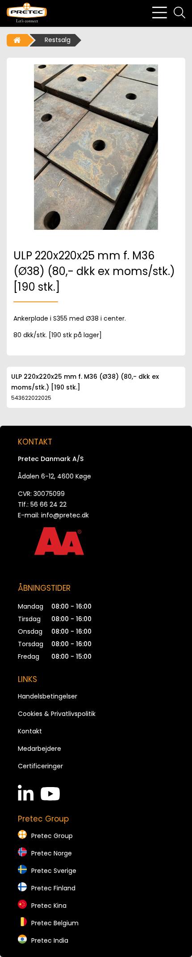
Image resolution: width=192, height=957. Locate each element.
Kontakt (30, 731)
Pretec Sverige (53, 870)
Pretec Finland (53, 888)
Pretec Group (52, 835)
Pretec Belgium (55, 923)
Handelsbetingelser (47, 696)
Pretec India (49, 940)
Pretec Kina (49, 905)
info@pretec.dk (65, 515)
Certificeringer (40, 766)
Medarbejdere (39, 748)
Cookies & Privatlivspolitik (57, 713)
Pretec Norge (51, 853)
